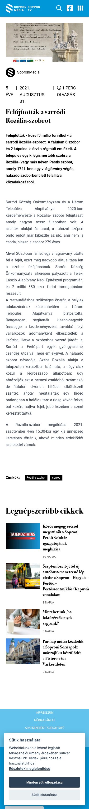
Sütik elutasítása (44, 795)
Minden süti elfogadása (44, 782)
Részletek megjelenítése (29, 768)
